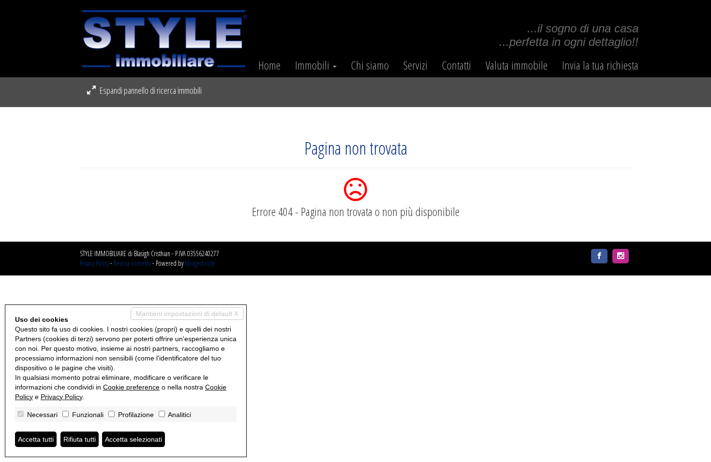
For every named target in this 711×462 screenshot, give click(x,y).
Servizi (415, 65)
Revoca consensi (132, 263)
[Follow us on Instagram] (620, 256)
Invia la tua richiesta (600, 65)
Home (269, 65)
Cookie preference (131, 387)
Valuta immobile (517, 65)
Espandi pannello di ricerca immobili (150, 90)
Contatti (456, 65)
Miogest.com (200, 263)
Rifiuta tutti (79, 439)
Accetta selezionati (133, 439)
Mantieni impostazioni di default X (187, 314)
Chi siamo (370, 65)
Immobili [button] (313, 65)
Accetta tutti (36, 439)
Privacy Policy (94, 263)
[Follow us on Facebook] (599, 256)
